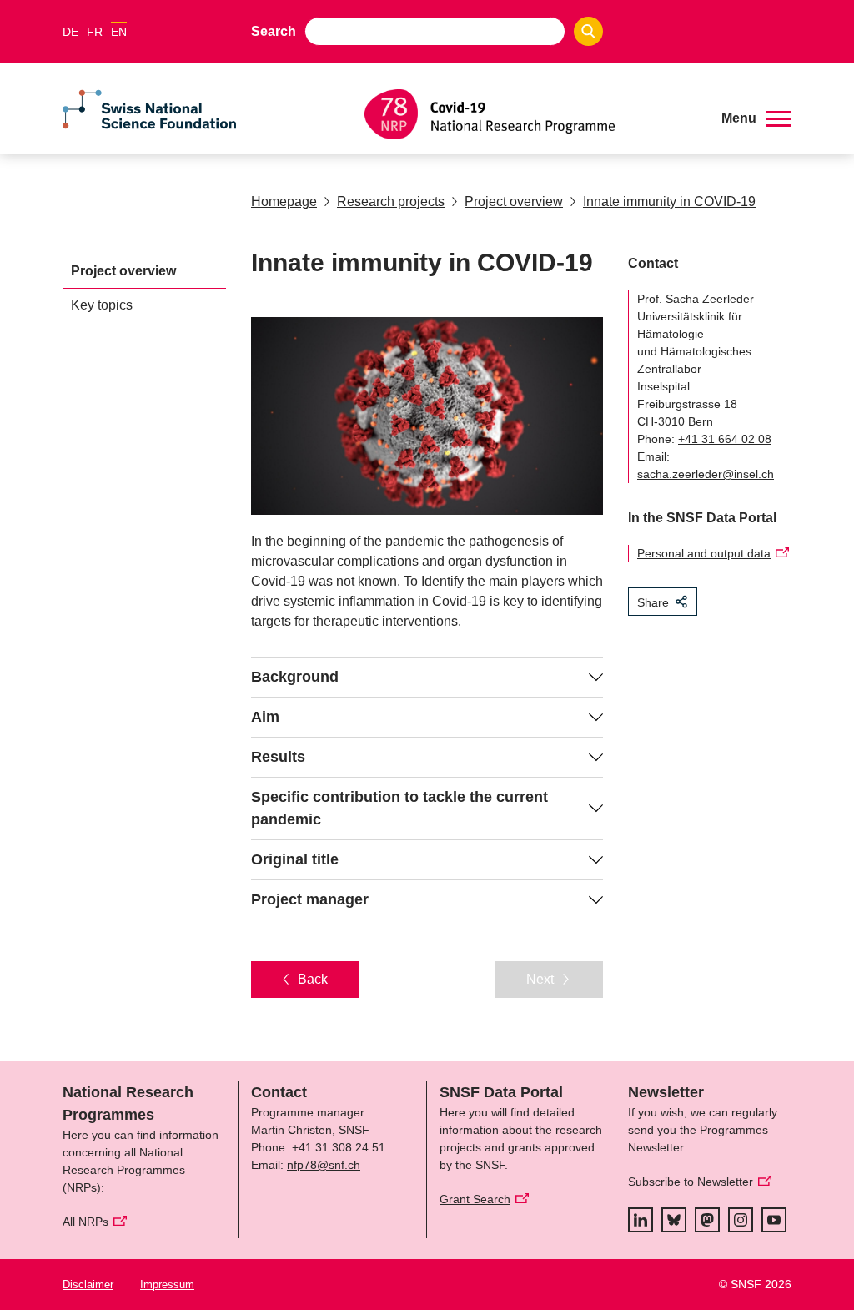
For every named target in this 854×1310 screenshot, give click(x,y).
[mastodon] (707, 1219)
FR (95, 31)
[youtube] (773, 1219)
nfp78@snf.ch (323, 1164)
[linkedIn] (640, 1219)
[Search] (588, 31)
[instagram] (740, 1219)
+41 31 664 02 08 (724, 439)
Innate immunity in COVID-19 (669, 201)
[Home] (530, 114)
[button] (756, 118)
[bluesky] (673, 1219)
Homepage (284, 201)
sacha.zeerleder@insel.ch (705, 474)
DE (70, 31)
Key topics (102, 305)
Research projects (391, 201)
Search (273, 31)
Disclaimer (88, 1284)
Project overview (514, 201)
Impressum (167, 1284)
